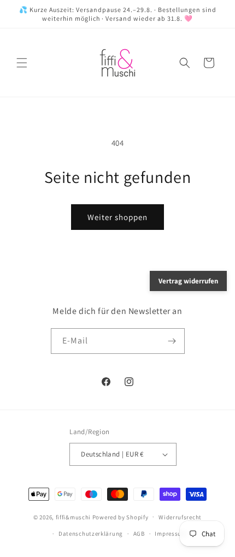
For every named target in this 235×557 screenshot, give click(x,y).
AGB (139, 533)
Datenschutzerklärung (90, 533)
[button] (22, 63)
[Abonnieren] (172, 341)
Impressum (170, 533)
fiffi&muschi (73, 516)
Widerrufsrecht (180, 517)
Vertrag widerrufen (188, 281)
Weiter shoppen (117, 217)
